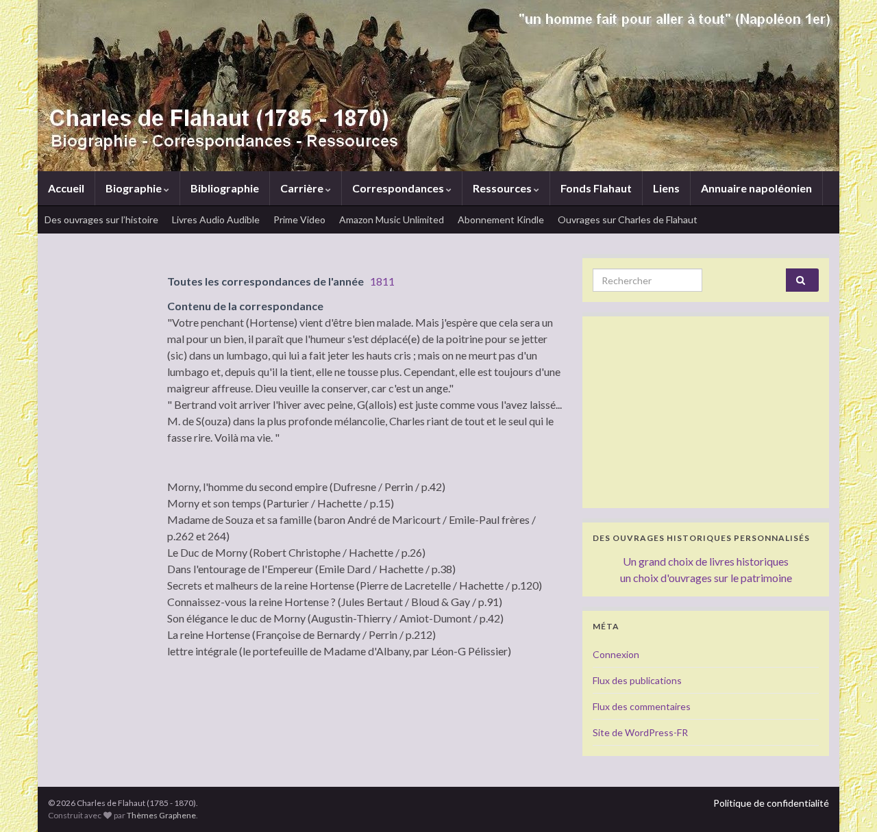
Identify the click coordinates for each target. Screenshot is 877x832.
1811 (382, 281)
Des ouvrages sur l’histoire (101, 219)
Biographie (135, 187)
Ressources (503, 187)
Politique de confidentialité (771, 803)
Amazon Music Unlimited (391, 219)
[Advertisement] (706, 412)
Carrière (302, 187)
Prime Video (299, 219)
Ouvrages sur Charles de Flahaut (627, 219)
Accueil (66, 187)
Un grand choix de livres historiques (706, 561)
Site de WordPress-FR (640, 732)
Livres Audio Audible (216, 219)
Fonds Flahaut (596, 187)
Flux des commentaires (642, 706)
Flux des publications (637, 680)
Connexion (616, 654)
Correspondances (399, 187)
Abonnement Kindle (501, 219)
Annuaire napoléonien (756, 187)
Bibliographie (224, 187)
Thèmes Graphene (161, 815)
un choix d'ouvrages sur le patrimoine (706, 577)
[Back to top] (846, 801)
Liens (666, 187)
